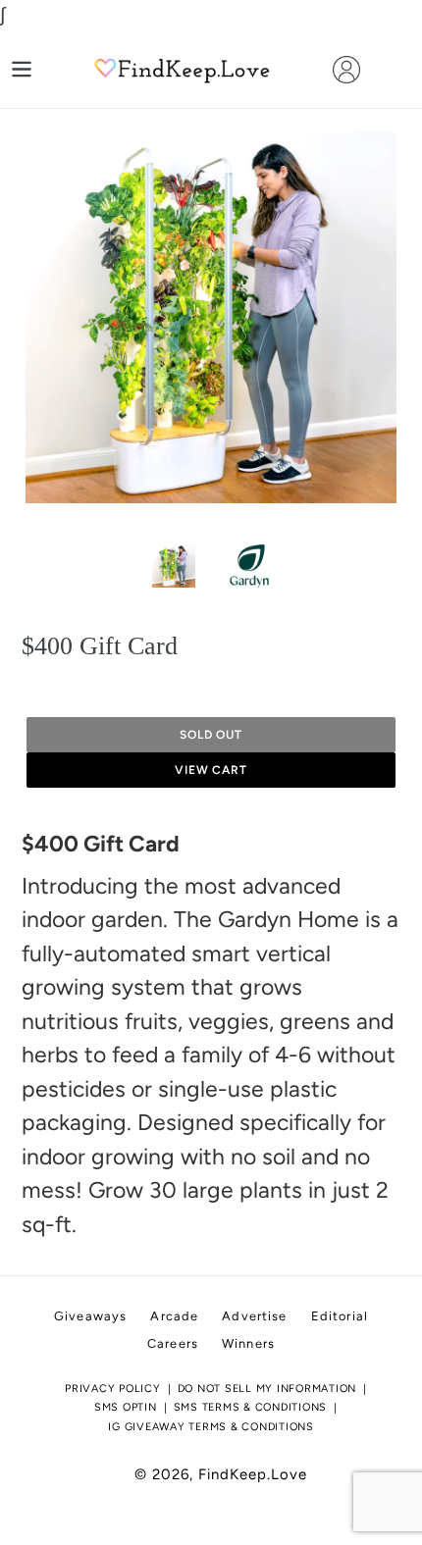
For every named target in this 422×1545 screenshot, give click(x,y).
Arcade (174, 1316)
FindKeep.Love (252, 1474)
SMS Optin (125, 1407)
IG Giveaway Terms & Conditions (211, 1426)
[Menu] (21, 69)
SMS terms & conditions (251, 1407)
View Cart (211, 770)
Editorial (339, 1316)
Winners (248, 1343)
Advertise (254, 1316)
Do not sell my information (267, 1388)
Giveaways (90, 1316)
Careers (172, 1343)
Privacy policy (113, 1388)
